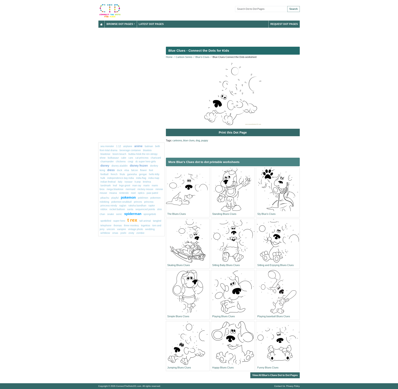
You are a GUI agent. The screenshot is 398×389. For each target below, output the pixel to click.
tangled (157, 220)
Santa (130, 209)
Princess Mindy (108, 205)
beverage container (130, 150)
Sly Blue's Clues (266, 214)
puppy (204, 140)
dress (111, 170)
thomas (118, 225)
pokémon (143, 197)
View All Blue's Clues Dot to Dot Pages (275, 375)
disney (104, 165)
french (114, 174)
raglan (122, 205)
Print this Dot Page (233, 132)
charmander (107, 161)
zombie (140, 233)
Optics (141, 193)
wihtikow (105, 233)
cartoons (177, 140)
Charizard (156, 157)
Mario (146, 185)
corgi (130, 161)
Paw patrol (152, 193)
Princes (138, 201)
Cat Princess (141, 157)
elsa (126, 170)
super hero (119, 220)
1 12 (118, 146)
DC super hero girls (145, 161)
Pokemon (128, 197)
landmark (105, 185)
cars (130, 157)
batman (149, 146)
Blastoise (105, 154)
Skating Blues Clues (178, 265)
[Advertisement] (191, 36)
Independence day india (120, 178)
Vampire (121, 229)
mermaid (130, 189)
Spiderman (132, 214)
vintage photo (135, 229)
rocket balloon (117, 209)
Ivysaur (128, 181)
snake (110, 214)
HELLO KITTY (154, 174)
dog (198, 140)
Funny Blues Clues (267, 367)
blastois (147, 150)
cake (123, 157)
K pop (138, 181)
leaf (115, 185)
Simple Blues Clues (178, 316)
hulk (102, 178)
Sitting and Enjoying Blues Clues (275, 265)
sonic (119, 214)
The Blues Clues (176, 214)
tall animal (145, 220)
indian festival (108, 181)
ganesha (132, 174)
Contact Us (279, 386)
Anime (138, 146)
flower (143, 170)
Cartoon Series (184, 57)
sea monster (107, 146)
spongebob (149, 214)
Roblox (103, 209)
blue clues (188, 140)
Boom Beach (119, 154)
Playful (115, 197)
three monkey (131, 225)
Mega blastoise (115, 189)
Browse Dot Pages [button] (119, 24)
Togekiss (145, 225)
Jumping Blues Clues (179, 367)
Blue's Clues (202, 57)
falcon (134, 170)
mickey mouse (145, 189)
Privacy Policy (293, 386)
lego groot (124, 185)
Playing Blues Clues (223, 316)
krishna (147, 181)
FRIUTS (122, 174)
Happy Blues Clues (223, 367)
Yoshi (123, 233)
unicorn (111, 229)
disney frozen (139, 165)
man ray (136, 185)
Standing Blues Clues (224, 214)
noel (133, 193)
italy (120, 181)
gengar (143, 174)
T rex (132, 220)
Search (293, 9)
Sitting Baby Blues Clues (226, 265)
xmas (115, 233)
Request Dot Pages (284, 24)
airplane (127, 146)
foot (151, 170)
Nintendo (124, 193)
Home (169, 57)
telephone (105, 225)
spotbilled (105, 220)
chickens (121, 161)
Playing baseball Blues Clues (273, 316)
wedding (150, 229)
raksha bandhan (137, 205)
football (104, 174)
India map (153, 178)
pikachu (104, 197)
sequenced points (145, 209)
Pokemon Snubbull (121, 201)
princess (148, 201)
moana (113, 193)
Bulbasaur (113, 157)
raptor (151, 205)
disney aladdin (119, 165)
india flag (141, 178)
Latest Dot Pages (151, 24)
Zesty (131, 233)
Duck (119, 170)
